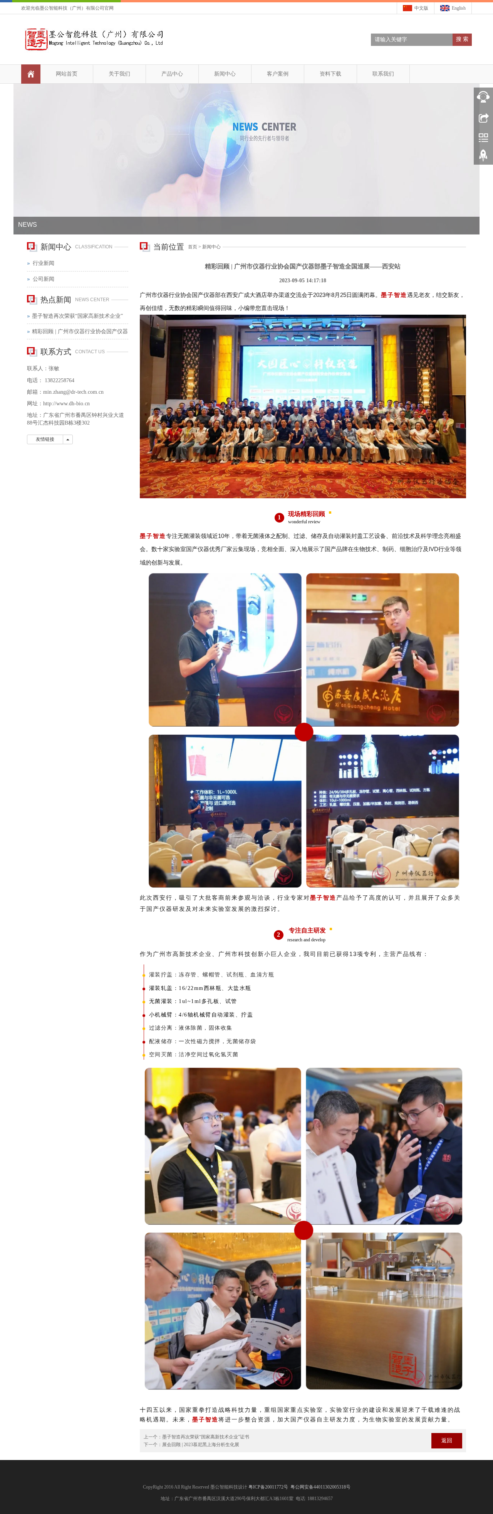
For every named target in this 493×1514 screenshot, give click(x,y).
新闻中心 (225, 74)
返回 (446, 1440)
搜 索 (462, 39)
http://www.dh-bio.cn (66, 403)
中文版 (421, 8)
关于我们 (119, 74)
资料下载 (330, 74)
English (459, 8)
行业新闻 (43, 263)
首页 (192, 247)
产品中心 (172, 74)
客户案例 (277, 74)
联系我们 (383, 74)
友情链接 (45, 439)
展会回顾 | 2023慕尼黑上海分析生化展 (200, 1444)
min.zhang (54, 392)
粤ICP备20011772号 (268, 1487)
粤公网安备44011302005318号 (320, 1487)
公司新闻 (43, 279)
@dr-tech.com (81, 392)
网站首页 (66, 74)
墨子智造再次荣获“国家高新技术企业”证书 (205, 1437)
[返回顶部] (483, 158)
